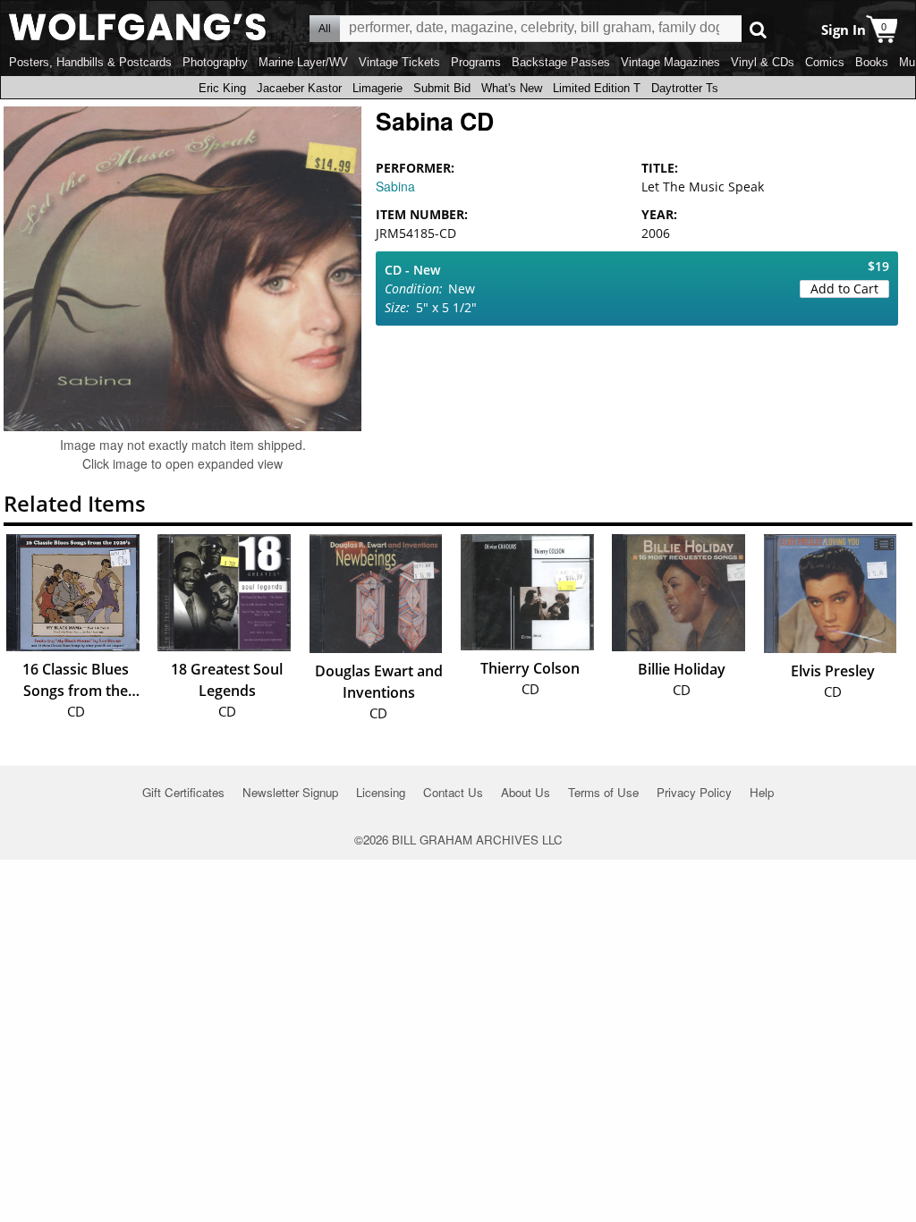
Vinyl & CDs (762, 62)
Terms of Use (603, 792)
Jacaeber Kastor (299, 88)
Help (762, 792)
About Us (525, 792)
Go (758, 29)
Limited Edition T (596, 88)
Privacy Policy (694, 792)
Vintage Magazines (670, 62)
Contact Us (453, 792)
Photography (215, 62)
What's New (511, 88)
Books (871, 62)
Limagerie (377, 88)
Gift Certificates (183, 792)
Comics (824, 62)
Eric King (222, 88)
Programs (476, 62)
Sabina (395, 186)
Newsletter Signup (290, 792)
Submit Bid (442, 88)
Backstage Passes (561, 62)
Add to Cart (844, 288)
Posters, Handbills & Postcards (90, 62)
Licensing (380, 792)
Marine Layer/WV (303, 62)
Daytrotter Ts (684, 88)
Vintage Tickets (399, 62)
